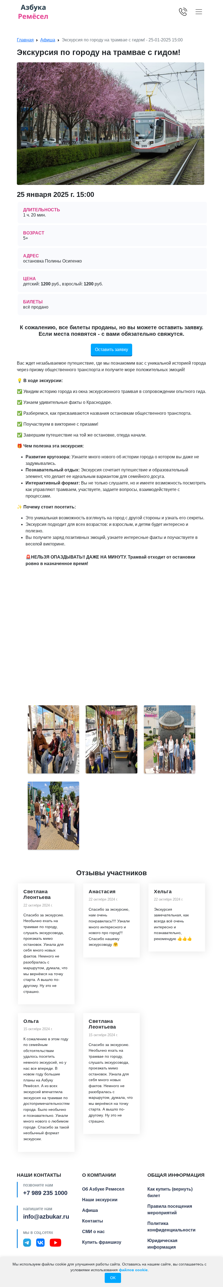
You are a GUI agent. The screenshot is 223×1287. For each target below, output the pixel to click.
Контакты (92, 1221)
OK (113, 1278)
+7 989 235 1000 (45, 1193)
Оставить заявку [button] (111, 349)
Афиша (47, 40)
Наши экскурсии (99, 1199)
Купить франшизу (101, 1242)
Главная (25, 40)
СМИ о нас (93, 1231)
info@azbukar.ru (46, 1216)
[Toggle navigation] (198, 12)
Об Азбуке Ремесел (103, 1189)
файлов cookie (133, 1270)
